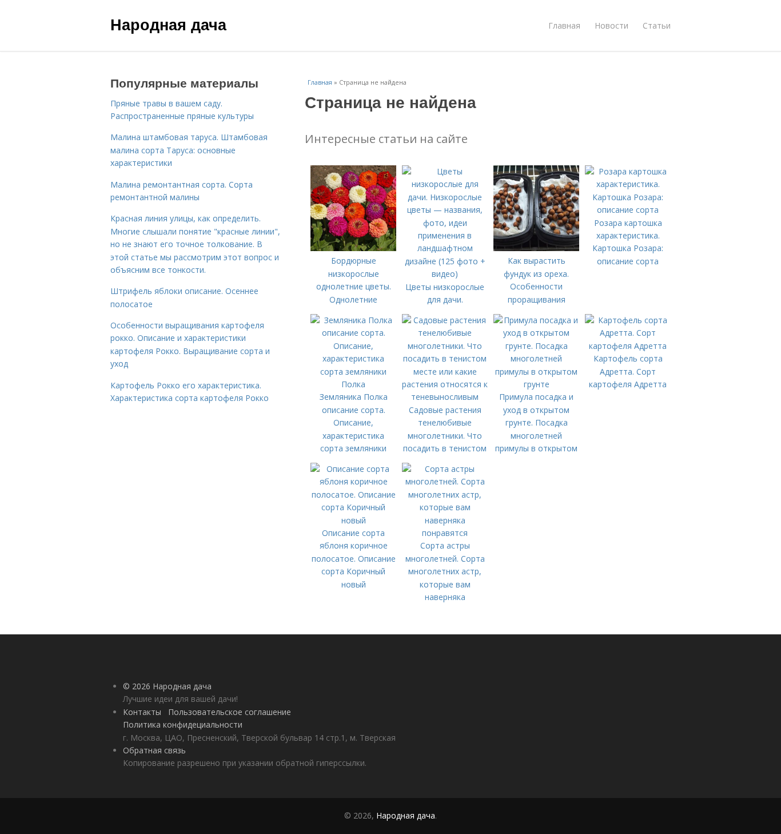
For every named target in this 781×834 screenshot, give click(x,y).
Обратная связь (154, 750)
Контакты (142, 711)
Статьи (657, 25)
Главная (564, 25)
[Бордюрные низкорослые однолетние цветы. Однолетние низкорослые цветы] (353, 248)
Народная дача (168, 24)
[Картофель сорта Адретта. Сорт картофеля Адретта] (628, 345)
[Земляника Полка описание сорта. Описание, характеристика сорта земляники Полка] (353, 384)
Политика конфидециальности (182, 724)
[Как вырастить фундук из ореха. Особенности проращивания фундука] (536, 248)
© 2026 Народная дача (167, 686)
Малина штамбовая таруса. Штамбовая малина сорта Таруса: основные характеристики (189, 150)
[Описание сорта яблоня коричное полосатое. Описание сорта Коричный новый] (353, 520)
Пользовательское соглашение (229, 711)
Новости (611, 25)
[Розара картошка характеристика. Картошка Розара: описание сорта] (628, 209)
